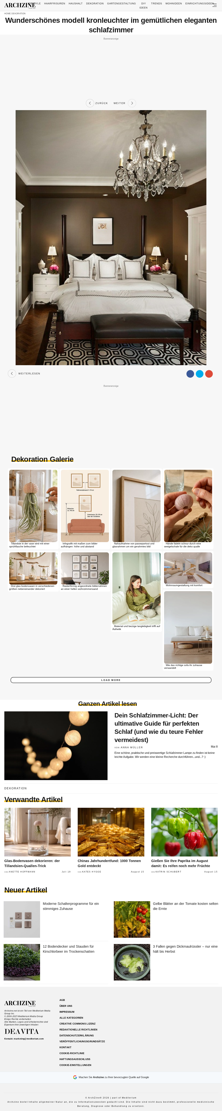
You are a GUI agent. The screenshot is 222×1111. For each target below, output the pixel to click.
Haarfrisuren (54, 3)
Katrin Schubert (168, 872)
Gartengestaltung (121, 3)
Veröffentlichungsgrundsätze (82, 1041)
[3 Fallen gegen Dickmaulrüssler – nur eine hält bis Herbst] (132, 962)
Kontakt (65, 1047)
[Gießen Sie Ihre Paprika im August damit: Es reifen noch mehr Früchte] (184, 832)
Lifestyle (33, 3)
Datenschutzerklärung (76, 1035)
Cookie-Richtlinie (71, 1053)
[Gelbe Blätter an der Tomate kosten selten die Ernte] (132, 919)
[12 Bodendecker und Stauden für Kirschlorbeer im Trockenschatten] (22, 962)
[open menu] (214, 5)
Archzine (21, 6)
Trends (156, 3)
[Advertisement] (111, 65)
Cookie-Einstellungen (75, 1065)
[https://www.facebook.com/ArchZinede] (181, 1016)
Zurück (101, 103)
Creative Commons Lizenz (77, 1023)
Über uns (65, 1006)
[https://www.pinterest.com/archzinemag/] (193, 1016)
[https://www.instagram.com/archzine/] (187, 1016)
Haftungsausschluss (74, 1059)
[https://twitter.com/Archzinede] (205, 1016)
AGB (62, 1000)
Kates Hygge (91, 872)
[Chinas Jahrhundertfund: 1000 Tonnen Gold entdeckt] (111, 832)
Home (7, 13)
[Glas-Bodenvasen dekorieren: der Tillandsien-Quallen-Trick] (37, 832)
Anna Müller (132, 747)
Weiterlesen (28, 373)
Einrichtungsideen (199, 3)
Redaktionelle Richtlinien (78, 1029)
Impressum (67, 1011)
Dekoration (95, 3)
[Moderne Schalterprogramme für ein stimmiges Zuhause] (22, 919)
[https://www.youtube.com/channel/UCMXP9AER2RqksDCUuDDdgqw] (199, 1016)
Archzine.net (23, 1004)
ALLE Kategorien (71, 1017)
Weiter (121, 103)
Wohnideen (173, 3)
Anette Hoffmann (22, 872)
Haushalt (76, 3)
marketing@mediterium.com (29, 1039)
